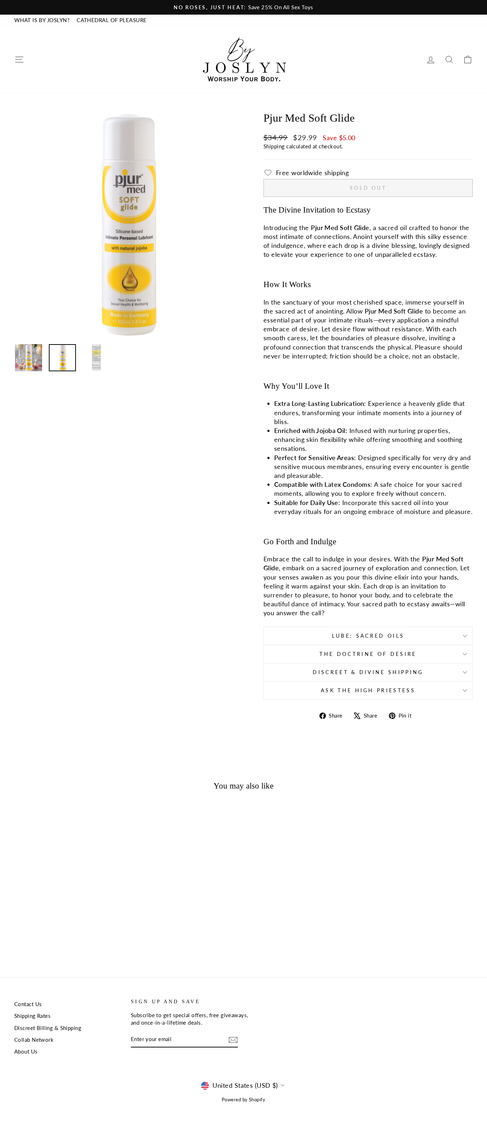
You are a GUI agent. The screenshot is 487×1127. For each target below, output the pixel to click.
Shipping (274, 146)
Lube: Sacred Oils (368, 636)
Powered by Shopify (243, 1099)
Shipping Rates (32, 1016)
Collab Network (33, 1039)
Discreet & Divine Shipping (368, 672)
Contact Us (28, 1004)
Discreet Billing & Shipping (47, 1028)
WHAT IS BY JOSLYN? (42, 20)
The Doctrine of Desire (367, 654)
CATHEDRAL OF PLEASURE (112, 20)
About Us (26, 1051)
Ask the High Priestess (368, 690)
